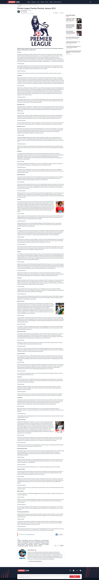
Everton (47, 541)
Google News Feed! (30, 534)
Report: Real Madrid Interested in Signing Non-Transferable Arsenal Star (70, 32)
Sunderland (41, 544)
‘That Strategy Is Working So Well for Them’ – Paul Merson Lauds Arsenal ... (71, 19)
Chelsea (32, 541)
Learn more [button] (27, 577)
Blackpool (20, 541)
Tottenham (46, 544)
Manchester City (37, 543)
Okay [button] (75, 576)
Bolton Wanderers (26, 541)
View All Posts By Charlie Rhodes (35, 561)
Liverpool (31, 543)
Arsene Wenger (25, 540)
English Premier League (40, 541)
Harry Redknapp (24, 543)
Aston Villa (31, 540)
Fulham (19, 543)
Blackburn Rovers (45, 540)
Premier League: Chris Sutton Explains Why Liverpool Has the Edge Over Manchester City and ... (73, 52)
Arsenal (19, 6)
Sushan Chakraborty (69, 34)
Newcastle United (21, 544)
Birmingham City (37, 540)
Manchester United (45, 543)
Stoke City (36, 544)
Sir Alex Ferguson (29, 544)
